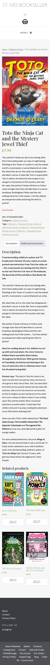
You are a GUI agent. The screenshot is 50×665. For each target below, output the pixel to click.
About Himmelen (12, 646)
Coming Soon (9, 649)
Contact (6, 614)
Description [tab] (11, 243)
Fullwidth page (10, 653)
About (5, 611)
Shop (36, 656)
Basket (27, 646)
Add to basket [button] (13, 522)
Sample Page (25, 656)
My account (25, 653)
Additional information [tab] (32, 243)
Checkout (37, 646)
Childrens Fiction (16, 49)
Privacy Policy (8, 618)
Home (4, 49)
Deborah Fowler (36, 649)
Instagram (7, 629)
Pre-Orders (39, 653)
